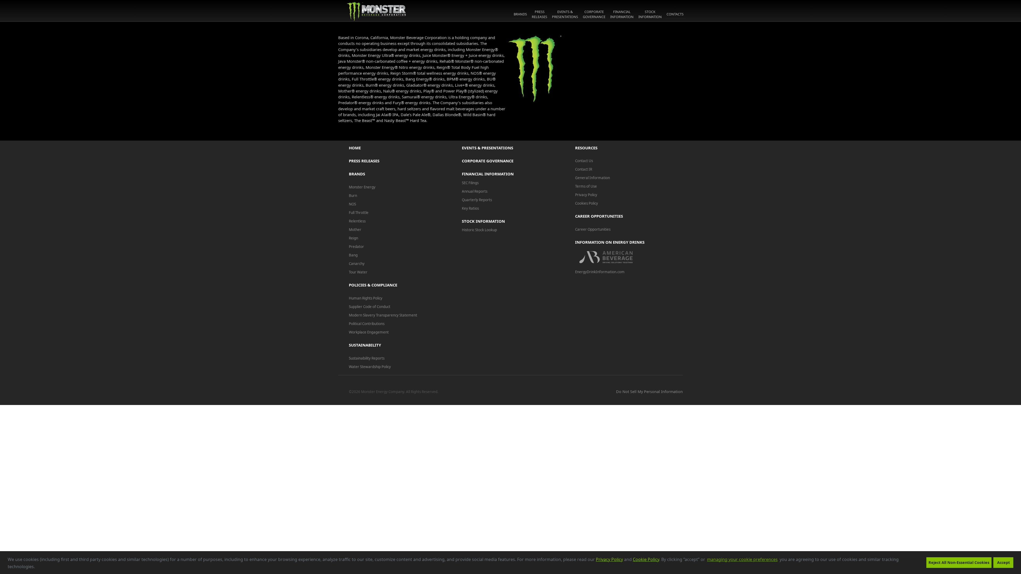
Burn (353, 195)
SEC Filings (470, 182)
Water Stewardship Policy (370, 366)
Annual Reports (474, 191)
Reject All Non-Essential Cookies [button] (958, 562)
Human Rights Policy (365, 298)
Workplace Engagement (369, 332)
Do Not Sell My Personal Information (649, 391)
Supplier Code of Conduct (369, 306)
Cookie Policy (646, 559)
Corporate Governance (487, 160)
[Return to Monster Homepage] (376, 11)
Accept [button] (1003, 562)
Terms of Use (586, 186)
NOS (352, 204)
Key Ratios (470, 208)
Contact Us (584, 160)
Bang (353, 255)
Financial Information (488, 173)
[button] (36, 567)
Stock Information (483, 221)
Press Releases (364, 160)
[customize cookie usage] (40, 568)
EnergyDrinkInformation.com (600, 271)
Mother (355, 229)
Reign (353, 238)
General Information (592, 177)
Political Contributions (366, 323)
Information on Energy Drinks (610, 242)
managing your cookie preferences (742, 559)
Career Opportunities (592, 229)
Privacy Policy (609, 559)
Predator (356, 246)
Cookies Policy (586, 203)
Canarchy (357, 263)
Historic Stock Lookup (479, 229)
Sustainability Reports (366, 358)
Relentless (357, 221)
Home (355, 147)
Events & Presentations (487, 147)
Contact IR (583, 169)
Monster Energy (362, 187)
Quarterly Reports (477, 199)
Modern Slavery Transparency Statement (383, 315)
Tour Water (358, 272)
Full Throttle (359, 212)
